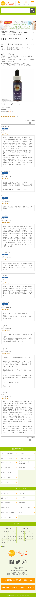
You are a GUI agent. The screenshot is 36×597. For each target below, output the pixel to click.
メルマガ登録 (22, 498)
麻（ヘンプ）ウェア (6, 477)
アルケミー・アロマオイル (7, 458)
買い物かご (21, 512)
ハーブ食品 (21, 453)
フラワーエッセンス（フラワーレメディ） (12, 32)
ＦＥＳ (25, 32)
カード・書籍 (22, 467)
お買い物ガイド (5, 498)
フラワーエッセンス (6, 462)
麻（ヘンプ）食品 (5, 467)
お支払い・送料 (5, 493)
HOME (2, 31)
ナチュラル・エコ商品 (24, 458)
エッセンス (31, 32)
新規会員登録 (22, 502)
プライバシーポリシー (6, 517)
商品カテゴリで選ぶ (10, 31)
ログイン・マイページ (24, 507)
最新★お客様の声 (5, 502)
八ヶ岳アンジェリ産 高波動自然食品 (24, 462)
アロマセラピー (5, 482)
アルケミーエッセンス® (7, 453)
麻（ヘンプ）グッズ (6, 472)
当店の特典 (21, 493)
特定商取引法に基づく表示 (7, 512)
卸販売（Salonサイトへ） (7, 507)
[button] (34, 123)
